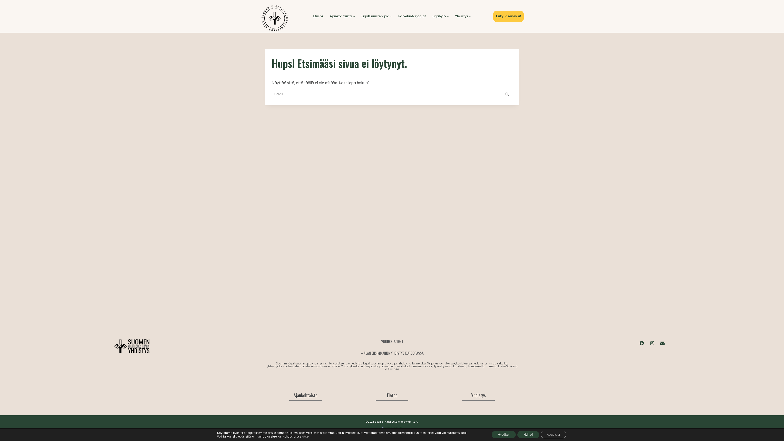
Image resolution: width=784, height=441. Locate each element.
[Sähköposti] (662, 343)
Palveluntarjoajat (412, 16)
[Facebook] (642, 343)
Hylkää (528, 435)
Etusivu (318, 16)
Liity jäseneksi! (508, 16)
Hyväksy (504, 435)
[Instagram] (652, 343)
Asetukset (553, 435)
